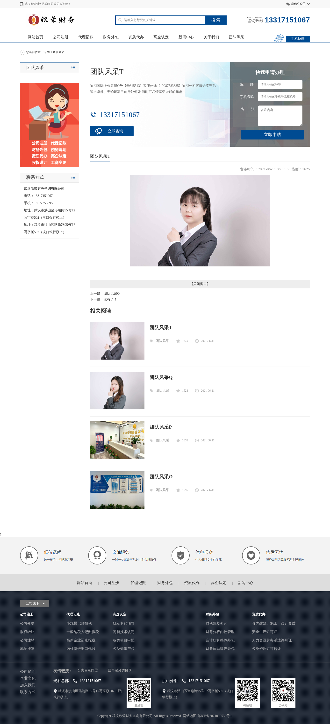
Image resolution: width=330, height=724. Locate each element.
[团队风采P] (117, 458)
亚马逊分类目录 (120, 670)
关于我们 (211, 37)
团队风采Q (112, 293)
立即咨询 (115, 131)
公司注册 (60, 37)
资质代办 (136, 37)
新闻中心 (186, 37)
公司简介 (28, 671)
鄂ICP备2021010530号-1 (215, 716)
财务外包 (111, 37)
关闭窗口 (200, 284)
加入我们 (28, 685)
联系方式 (28, 692)
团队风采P (161, 427)
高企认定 (161, 37)
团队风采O (161, 476)
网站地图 (189, 716)
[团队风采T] (117, 358)
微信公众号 (298, 4)
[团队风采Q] (117, 408)
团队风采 (236, 37)
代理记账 (85, 37)
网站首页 (35, 37)
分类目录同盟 (88, 670)
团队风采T (161, 327)
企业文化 (28, 678)
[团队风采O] (117, 507)
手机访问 (298, 39)
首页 (46, 52)
